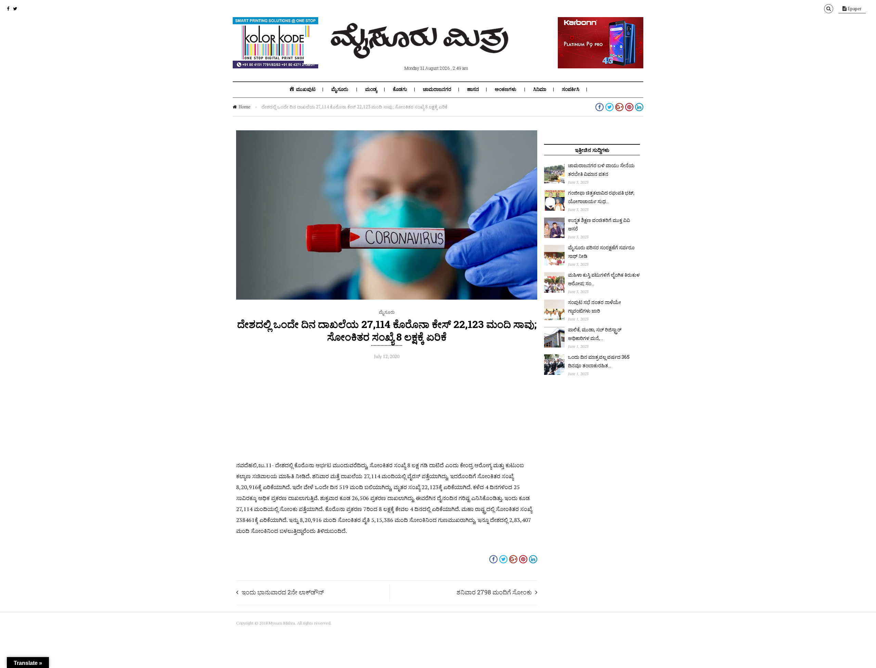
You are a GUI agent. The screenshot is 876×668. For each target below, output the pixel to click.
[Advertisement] (386, 412)
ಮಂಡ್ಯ (371, 89)
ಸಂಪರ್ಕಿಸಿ (570, 89)
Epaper (854, 8)
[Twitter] (15, 8)
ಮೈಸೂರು (339, 89)
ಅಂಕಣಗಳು (505, 89)
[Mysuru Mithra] (421, 50)
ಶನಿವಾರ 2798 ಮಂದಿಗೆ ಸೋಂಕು (494, 592)
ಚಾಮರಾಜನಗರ (437, 89)
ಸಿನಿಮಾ (539, 89)
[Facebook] (8, 8)
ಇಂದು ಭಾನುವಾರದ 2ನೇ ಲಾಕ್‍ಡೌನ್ (283, 592)
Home (244, 107)
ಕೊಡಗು (400, 89)
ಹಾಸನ (473, 89)
